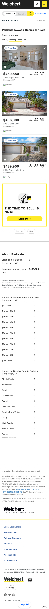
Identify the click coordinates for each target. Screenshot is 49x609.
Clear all (41, 20)
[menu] (44, 4)
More (13, 20)
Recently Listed (15, 40)
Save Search (41, 13)
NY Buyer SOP (11, 560)
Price (4, 20)
